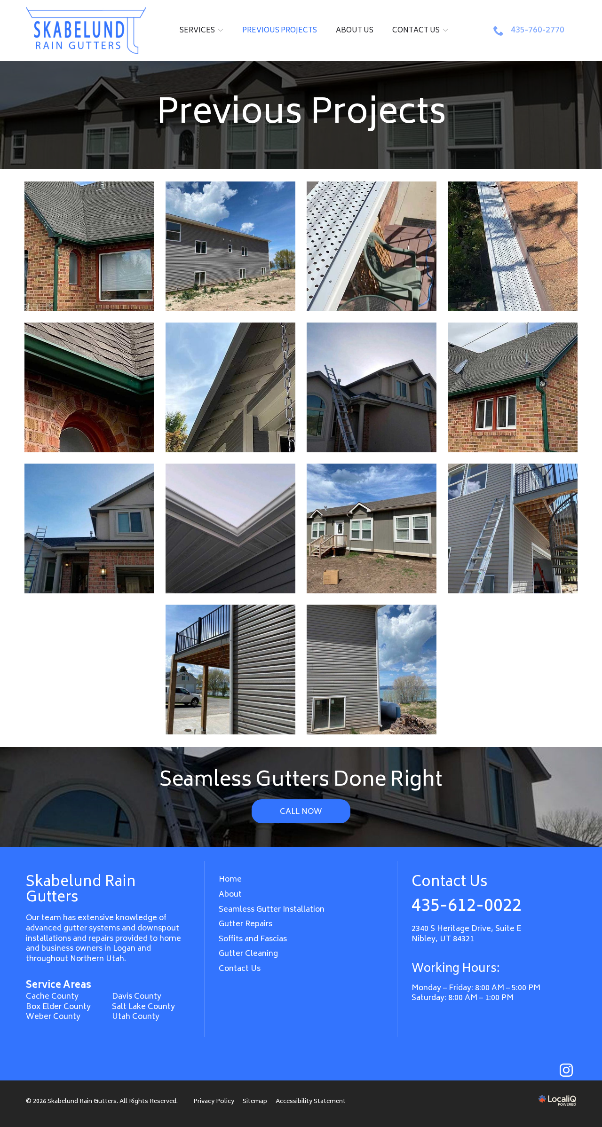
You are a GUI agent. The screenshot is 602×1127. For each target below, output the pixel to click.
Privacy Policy (213, 1101)
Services (197, 30)
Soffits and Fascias (253, 939)
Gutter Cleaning (248, 954)
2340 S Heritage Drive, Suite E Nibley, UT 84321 (466, 934)
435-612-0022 (467, 907)
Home (230, 879)
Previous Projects (279, 30)
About (230, 894)
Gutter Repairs (245, 924)
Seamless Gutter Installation (272, 909)
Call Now (301, 812)
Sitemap (255, 1101)
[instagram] (566, 1070)
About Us (354, 30)
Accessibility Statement (311, 1101)
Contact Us (416, 30)
